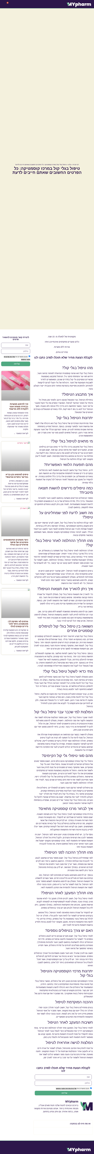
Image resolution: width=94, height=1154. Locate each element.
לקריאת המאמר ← (21, 433)
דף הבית (76, 164)
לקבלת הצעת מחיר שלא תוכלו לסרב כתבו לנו (63, 357)
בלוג (69, 164)
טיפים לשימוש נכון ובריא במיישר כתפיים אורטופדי (16, 475)
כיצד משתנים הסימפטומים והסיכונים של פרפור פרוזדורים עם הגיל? (15, 542)
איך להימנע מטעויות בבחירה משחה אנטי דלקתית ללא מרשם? (18, 406)
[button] (37, 1124)
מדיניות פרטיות (70, 1088)
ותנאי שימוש (60, 1088)
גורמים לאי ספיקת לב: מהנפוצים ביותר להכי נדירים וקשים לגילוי (18, 624)
